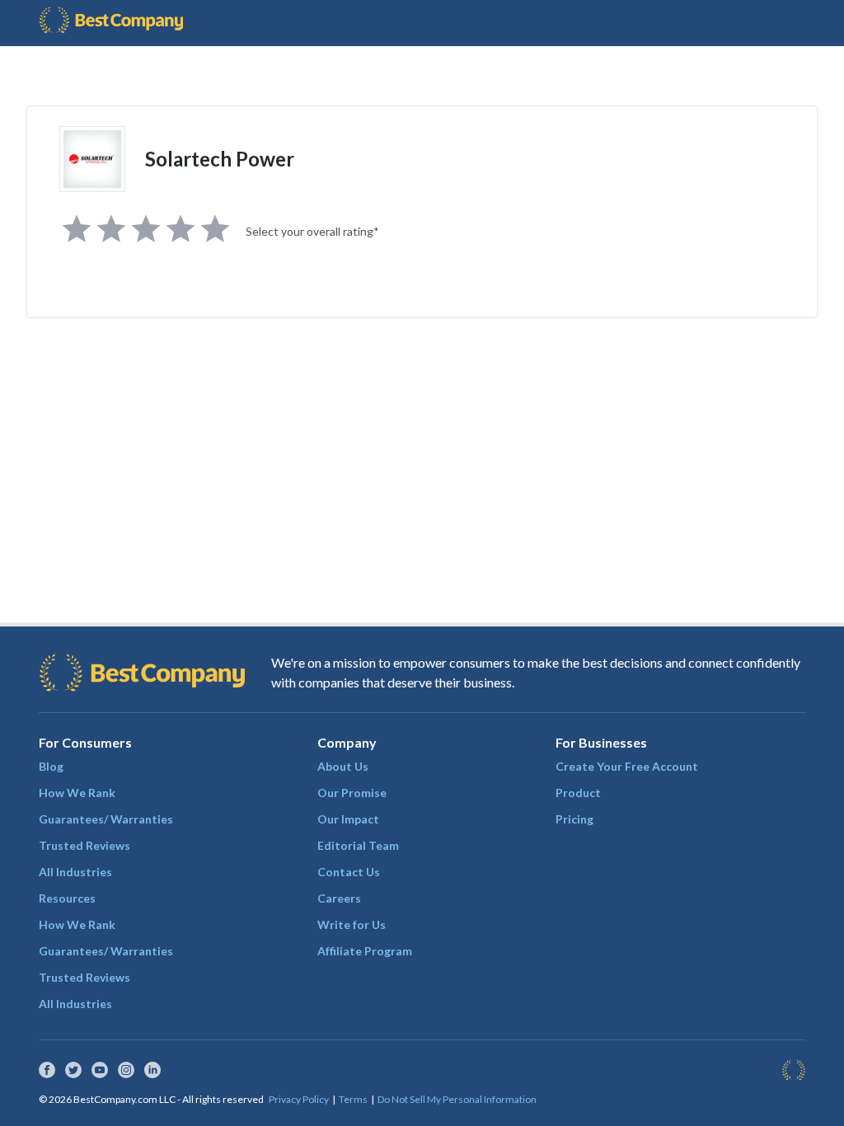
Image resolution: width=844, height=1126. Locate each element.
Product (578, 793)
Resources (67, 898)
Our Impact (348, 819)
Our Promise (352, 793)
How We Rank (77, 793)
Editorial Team (358, 845)
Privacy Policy (299, 1099)
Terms (353, 1099)
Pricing (574, 819)
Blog (51, 766)
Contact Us (348, 872)
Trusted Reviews (84, 845)
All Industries (75, 872)
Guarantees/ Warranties (106, 819)
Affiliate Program (364, 951)
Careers (339, 898)
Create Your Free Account (627, 766)
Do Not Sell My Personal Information (457, 1099)
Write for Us (351, 924)
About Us (342, 766)
